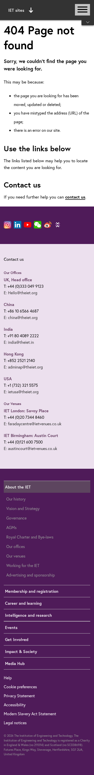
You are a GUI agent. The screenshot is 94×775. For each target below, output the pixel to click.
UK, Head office (18, 279)
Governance (16, 517)
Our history (16, 499)
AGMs (11, 527)
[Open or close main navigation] (82, 10)
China (9, 304)
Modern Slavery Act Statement (30, 713)
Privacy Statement (19, 695)
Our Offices (13, 272)
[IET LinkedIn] (17, 224)
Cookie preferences (20, 686)
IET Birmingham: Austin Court (31, 435)
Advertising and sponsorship (30, 575)
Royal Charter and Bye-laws (29, 537)
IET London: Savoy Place (26, 410)
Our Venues (12, 404)
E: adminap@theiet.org (23, 367)
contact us (75, 197)
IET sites (16, 10)
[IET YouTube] (27, 226)
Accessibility (15, 704)
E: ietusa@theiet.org (21, 391)
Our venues (15, 555)
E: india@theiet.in (19, 342)
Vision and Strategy (23, 508)
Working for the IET (22, 565)
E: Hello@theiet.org (20, 292)
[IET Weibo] (47, 224)
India (8, 329)
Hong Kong (14, 353)
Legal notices (15, 722)
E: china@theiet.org (21, 317)
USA (8, 378)
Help (8, 677)
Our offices (15, 546)
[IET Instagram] (7, 224)
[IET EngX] (57, 224)
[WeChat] (37, 224)
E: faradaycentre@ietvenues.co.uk (32, 423)
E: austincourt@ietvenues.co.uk (30, 448)
